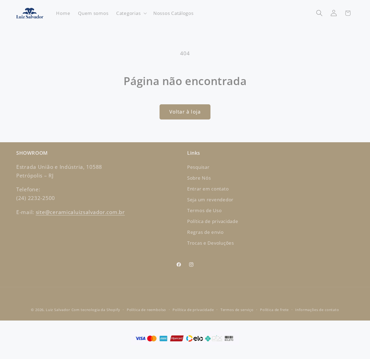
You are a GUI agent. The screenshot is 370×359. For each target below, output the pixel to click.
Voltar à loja (185, 111)
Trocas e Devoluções (210, 243)
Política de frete (274, 309)
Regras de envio (205, 232)
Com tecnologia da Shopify (96, 309)
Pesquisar (198, 167)
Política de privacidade (212, 221)
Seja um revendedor (210, 199)
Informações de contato (317, 309)
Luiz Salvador (58, 309)
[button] (131, 13)
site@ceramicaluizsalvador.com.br (80, 212)
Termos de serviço (237, 309)
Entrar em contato (208, 189)
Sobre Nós (199, 178)
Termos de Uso (204, 210)
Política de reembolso (146, 309)
